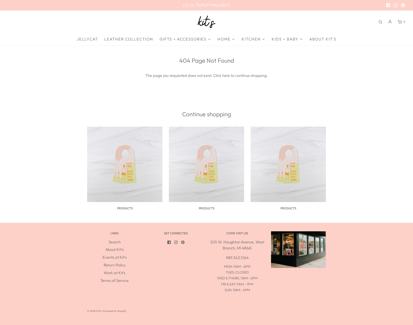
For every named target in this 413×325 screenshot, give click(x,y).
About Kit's (322, 39)
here (226, 75)
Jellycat (87, 39)
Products (125, 208)
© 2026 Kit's (94, 311)
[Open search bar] (380, 21)
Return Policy (115, 265)
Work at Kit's (114, 272)
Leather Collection (128, 39)
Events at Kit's (115, 257)
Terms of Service (114, 280)
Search (115, 241)
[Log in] (390, 22)
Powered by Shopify (114, 311)
